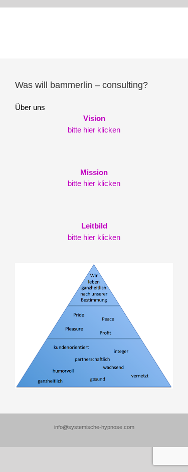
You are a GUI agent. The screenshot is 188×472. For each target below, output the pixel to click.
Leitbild (94, 226)
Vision (94, 118)
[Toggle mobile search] (151, 33)
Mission (94, 172)
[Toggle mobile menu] (169, 33)
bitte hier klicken (94, 130)
